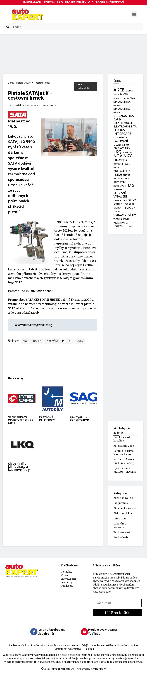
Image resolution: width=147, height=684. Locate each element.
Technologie (120, 537)
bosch (129, 90)
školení (128, 226)
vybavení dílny (124, 215)
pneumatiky (121, 171)
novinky (122, 156)
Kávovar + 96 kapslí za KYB (80, 418)
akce (26, 341)
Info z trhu (119, 518)
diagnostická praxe (122, 103)
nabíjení (127, 152)
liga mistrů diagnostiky (121, 146)
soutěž (117, 204)
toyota (116, 212)
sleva (132, 200)
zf (127, 223)
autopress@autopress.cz (127, 661)
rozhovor (119, 186)
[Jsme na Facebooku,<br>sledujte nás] (33, 631)
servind (117, 189)
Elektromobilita (122, 513)
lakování (52, 341)
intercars (122, 134)
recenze (125, 179)
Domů (11, 83)
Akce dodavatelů (83, 86)
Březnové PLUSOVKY (47, 418)
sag (130, 186)
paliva (116, 167)
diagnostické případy (121, 110)
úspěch (118, 226)
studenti (118, 208)
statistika (128, 204)
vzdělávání (119, 223)
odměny (120, 160)
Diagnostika (120, 503)
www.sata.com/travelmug (33, 325)
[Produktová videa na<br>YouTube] (84, 631)
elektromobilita (125, 126)
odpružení (118, 164)
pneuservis (122, 174)
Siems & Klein (120, 200)
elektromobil (122, 123)
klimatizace (120, 137)
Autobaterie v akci (123, 445)
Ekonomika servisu (124, 508)
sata (80, 341)
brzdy (116, 94)
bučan (124, 94)
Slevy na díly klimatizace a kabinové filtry (19, 467)
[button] (134, 14)
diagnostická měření (124, 98)
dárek (37, 341)
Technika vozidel (123, 532)
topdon (130, 207)
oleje (127, 164)
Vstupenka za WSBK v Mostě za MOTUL (20, 420)
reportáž (119, 182)
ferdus (119, 130)
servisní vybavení (120, 194)
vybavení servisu (121, 219)
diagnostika (123, 116)
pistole (67, 341)
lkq (117, 152)
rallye (116, 179)
